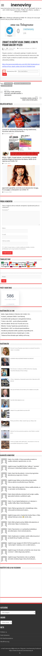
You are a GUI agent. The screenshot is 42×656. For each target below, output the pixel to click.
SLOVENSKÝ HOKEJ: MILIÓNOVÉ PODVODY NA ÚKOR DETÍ (22, 358)
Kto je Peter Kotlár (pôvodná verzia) (17, 400)
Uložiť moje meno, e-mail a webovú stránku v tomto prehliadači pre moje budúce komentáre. (18, 248)
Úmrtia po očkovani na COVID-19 (16, 17)
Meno (4, 228)
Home (4, 17)
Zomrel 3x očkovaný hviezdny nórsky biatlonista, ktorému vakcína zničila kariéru (19, 130)
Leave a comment (9, 49)
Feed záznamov (4, 635)
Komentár (5, 210)
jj (4, 48)
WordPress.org (4, 641)
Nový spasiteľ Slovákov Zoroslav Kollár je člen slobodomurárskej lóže (24, 389)
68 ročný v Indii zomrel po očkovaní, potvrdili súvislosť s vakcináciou (13, 93)
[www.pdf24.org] (4, 71)
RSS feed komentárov (6, 638)
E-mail (4, 234)
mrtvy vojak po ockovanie (22, 83)
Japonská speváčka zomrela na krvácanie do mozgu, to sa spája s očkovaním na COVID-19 (20, 189)
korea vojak (8, 83)
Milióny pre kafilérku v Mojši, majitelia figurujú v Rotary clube (23, 420)
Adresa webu (6, 241)
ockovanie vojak (7, 85)
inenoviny (21, 4)
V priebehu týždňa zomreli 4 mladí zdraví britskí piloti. (29, 98)
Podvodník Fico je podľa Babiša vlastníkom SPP (20, 410)
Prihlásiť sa (3, 632)
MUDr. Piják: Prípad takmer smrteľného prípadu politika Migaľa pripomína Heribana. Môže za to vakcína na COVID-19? (19, 159)
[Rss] (20, 653)
